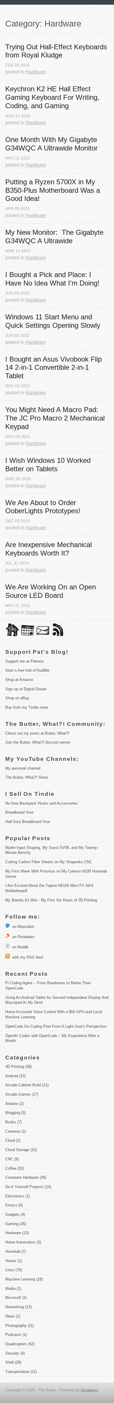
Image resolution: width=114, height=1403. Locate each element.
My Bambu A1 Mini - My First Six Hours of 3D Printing (51, 900)
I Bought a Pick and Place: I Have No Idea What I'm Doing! (52, 279)
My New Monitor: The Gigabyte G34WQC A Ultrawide (55, 236)
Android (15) (15, 1076)
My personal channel (22, 768)
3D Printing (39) (18, 1066)
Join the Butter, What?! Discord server (37, 742)
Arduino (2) (14, 1103)
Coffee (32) (14, 1168)
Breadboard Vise (19, 812)
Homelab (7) (15, 1251)
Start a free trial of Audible (27, 670)
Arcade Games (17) (21, 1094)
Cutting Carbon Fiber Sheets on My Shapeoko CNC (48, 862)
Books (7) (13, 1122)
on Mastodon (22, 926)
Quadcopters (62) (19, 1344)
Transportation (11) (21, 1371)
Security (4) (15, 1353)
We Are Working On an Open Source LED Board (51, 591)
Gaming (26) (15, 1224)
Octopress (89, 1390)
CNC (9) (12, 1159)
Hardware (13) (17, 1233)
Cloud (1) (12, 1140)
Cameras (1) (15, 1131)
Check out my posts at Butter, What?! (37, 733)
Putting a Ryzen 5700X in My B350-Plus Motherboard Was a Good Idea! (53, 190)
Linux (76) (13, 1270)
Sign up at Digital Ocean (25, 689)
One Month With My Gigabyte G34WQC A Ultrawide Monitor (52, 144)
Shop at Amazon (19, 679)
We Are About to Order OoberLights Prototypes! (42, 507)
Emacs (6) (14, 1205)
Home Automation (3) (23, 1242)
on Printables (22, 937)
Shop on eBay (17, 698)
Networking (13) (18, 1307)
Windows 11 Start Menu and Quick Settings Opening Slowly (52, 321)
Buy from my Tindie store (26, 707)
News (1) (12, 1316)
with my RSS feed (26, 957)
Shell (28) (13, 1362)
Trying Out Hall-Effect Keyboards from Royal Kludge (56, 51)
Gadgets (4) (15, 1214)
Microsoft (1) (16, 1297)
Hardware (35, 71)
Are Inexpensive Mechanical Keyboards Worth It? (49, 549)
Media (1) (13, 1288)
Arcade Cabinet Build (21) (27, 1085)
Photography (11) (19, 1325)
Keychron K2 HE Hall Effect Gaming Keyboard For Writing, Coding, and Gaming (53, 97)
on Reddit (19, 947)
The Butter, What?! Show (26, 777)
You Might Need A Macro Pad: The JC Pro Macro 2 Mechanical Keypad (56, 418)
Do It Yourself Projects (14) (28, 1187)
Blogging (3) (15, 1113)
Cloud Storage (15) (21, 1150)
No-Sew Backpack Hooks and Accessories (41, 803)
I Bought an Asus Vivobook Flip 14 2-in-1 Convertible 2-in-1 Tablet (54, 367)
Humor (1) (13, 1261)
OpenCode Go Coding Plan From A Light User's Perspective (55, 1026)
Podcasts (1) (16, 1334)
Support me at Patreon (24, 661)
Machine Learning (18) (24, 1279)
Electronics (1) (17, 1196)
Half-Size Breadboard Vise (27, 821)
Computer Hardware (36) (25, 1177)
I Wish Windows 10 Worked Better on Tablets (49, 464)
